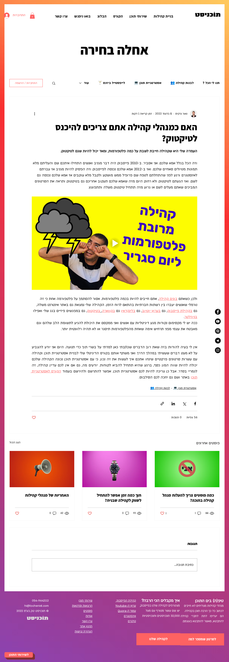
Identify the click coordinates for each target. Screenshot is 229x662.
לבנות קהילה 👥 (182, 83)
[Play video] (114, 243)
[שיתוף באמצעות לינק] (162, 403)
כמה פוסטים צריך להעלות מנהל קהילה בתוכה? (188, 498)
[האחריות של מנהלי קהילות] (42, 469)
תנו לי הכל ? (211, 83)
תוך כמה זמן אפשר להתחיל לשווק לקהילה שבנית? (119, 498)
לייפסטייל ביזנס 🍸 (111, 83)
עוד (86, 83)
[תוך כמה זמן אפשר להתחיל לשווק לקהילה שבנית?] (114, 469)
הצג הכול (14, 442)
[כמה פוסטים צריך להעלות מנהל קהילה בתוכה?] (187, 469)
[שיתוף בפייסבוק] (195, 403)
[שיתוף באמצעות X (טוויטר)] (184, 403)
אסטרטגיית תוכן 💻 (147, 83)
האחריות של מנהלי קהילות (47, 495)
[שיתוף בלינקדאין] (173, 403)
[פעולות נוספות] (34, 113)
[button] (54, 83)
